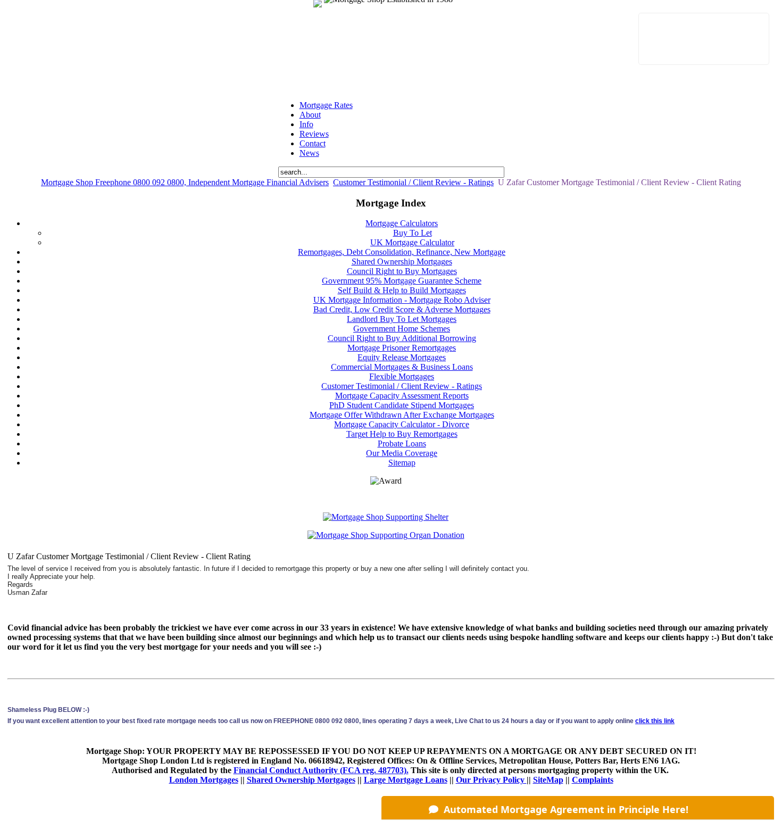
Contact (313, 143)
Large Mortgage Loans (405, 779)
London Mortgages (203, 779)
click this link (655, 721)
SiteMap (548, 779)
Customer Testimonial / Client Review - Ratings (413, 182)
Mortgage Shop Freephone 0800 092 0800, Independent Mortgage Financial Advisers (185, 182)
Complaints (592, 779)
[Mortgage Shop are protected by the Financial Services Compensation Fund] (325, 9)
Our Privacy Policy (491, 779)
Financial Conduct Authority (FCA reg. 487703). (321, 770)
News (309, 152)
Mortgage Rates (326, 105)
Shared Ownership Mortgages (301, 779)
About (310, 114)
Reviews (314, 133)
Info (306, 124)
